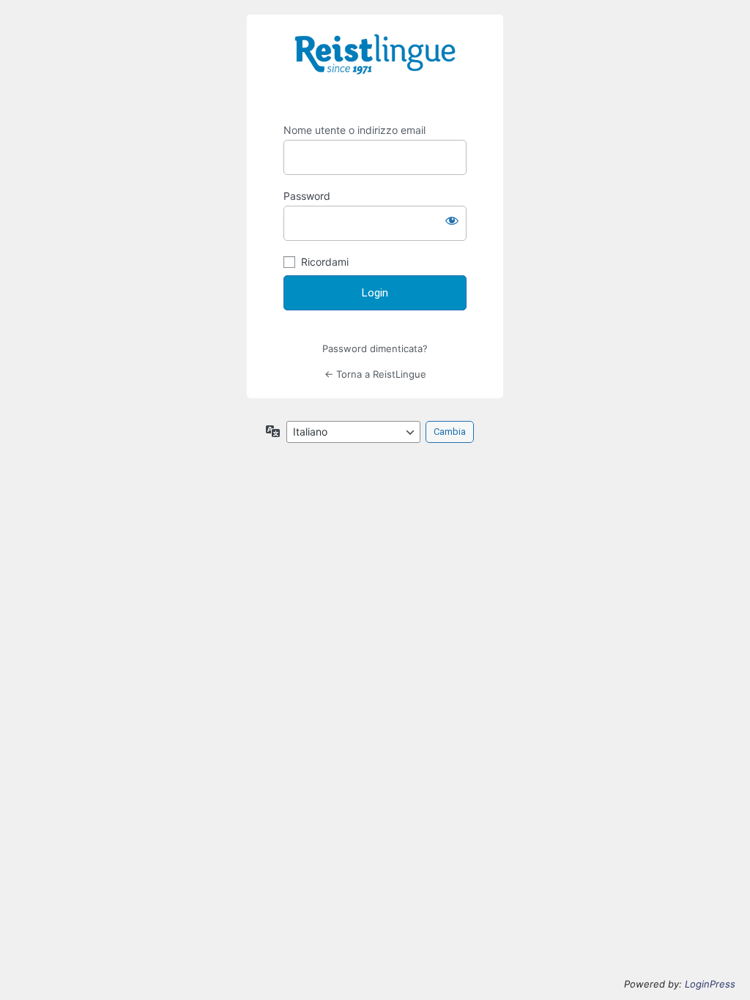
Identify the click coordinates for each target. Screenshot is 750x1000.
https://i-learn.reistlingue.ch (375, 64)
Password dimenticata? (375, 348)
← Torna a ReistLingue (375, 374)
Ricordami (325, 261)
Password (306, 196)
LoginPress (710, 984)
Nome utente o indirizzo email (354, 130)
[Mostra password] (452, 220)
